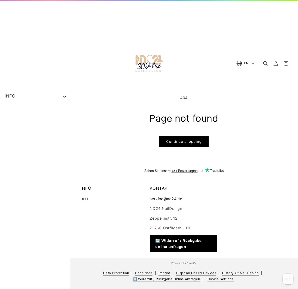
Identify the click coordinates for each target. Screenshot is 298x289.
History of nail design (240, 273)
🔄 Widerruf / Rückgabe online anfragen (178, 243)
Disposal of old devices (196, 273)
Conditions (143, 273)
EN (246, 63)
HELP (85, 199)
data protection (116, 273)
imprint (164, 273)
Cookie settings (220, 279)
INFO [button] (10, 96)
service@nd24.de (166, 198)
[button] (265, 63)
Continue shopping (184, 141)
